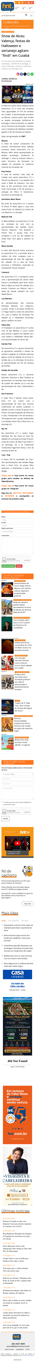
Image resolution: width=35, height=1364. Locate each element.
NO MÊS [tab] (24, 920)
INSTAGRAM (27, 493)
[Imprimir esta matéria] (28, 74)
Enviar (5, 819)
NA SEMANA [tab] (13, 920)
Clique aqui (6, 475)
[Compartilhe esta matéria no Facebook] (21, 74)
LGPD (27, 1349)
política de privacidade (28, 1355)
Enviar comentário (8, 566)
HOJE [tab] (3, 920)
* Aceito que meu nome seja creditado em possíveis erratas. (17, 803)
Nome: (3, 517)
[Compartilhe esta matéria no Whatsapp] (32, 74)
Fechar (19, 566)
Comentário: (5, 535)
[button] (26, 15)
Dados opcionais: (7, 528)
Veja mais (27, 904)
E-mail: (3, 522)
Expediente (20, 1349)
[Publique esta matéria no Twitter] (25, 74)
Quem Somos (9, 1349)
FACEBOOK (9, 496)
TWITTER (17, 493)
